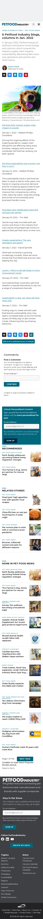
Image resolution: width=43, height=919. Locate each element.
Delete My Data (21, 845)
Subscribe (6, 910)
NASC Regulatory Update (13, 617)
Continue (12, 384)
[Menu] (39, 24)
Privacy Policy (25, 913)
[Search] (33, 24)
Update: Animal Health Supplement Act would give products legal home (14, 622)
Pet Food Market (10, 525)
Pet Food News (32, 30)
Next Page (25, 759)
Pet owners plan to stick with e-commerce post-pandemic (14, 530)
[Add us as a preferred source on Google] (31, 335)
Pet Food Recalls (10, 633)
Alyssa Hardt (13, 67)
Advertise (16, 910)
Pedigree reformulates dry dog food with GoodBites (13, 733)
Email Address (11, 374)
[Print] (4, 75)
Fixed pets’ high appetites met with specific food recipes (14, 499)
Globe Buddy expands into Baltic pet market (13, 684)
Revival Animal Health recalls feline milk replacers (12, 638)
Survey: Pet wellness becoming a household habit (13, 607)
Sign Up (10, 441)
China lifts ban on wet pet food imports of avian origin (14, 514)
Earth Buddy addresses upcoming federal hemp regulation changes (14, 457)
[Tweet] (20, 75)
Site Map (36, 913)
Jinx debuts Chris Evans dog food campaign (13, 702)
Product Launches (10, 649)
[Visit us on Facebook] (2, 839)
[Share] (10, 75)
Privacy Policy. (9, 436)
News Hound (7, 665)
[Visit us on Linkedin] (7, 839)
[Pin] (26, 75)
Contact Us (36, 910)
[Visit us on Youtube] (12, 839)
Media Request (11, 913)
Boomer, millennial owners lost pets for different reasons (12, 545)
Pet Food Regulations (12, 452)
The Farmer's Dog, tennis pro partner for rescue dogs (14, 472)
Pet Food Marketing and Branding (13, 697)
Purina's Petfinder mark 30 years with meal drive (20, 748)
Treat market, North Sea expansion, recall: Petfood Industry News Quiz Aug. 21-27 (15, 670)
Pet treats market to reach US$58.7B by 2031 (13, 718)
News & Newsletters (12, 30)
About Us (26, 910)
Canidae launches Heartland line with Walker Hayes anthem (13, 654)
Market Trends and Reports (11, 602)
